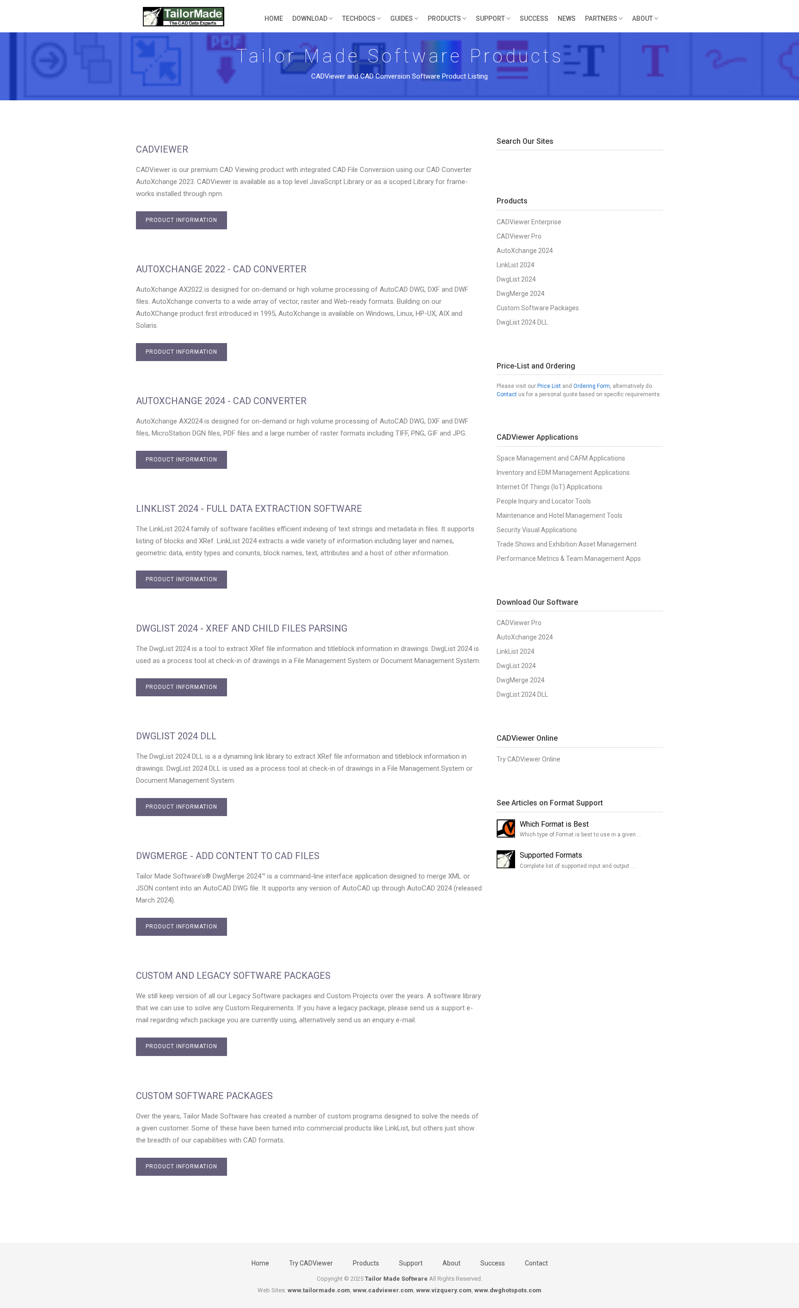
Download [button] (310, 18)
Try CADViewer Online (528, 759)
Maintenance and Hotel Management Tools (559, 515)
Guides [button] (402, 18)
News (567, 18)
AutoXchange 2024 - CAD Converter (221, 400)
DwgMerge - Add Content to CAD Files (228, 855)
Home (273, 18)
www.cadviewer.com (383, 1290)
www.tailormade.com (319, 1290)
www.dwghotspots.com (507, 1290)
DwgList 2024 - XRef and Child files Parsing (241, 628)
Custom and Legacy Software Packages (233, 975)
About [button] (643, 18)
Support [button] (491, 18)
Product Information (181, 220)
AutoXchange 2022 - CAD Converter (221, 269)
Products (366, 1263)
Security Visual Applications (537, 530)
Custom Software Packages (204, 1095)
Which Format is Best (554, 824)
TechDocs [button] (359, 18)
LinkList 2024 (516, 265)
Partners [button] (602, 18)
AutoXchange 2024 (525, 250)
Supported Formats (551, 855)
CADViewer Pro (519, 236)
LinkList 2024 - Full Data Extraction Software (249, 508)
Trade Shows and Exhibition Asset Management (567, 544)
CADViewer (162, 149)
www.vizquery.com (444, 1290)
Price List (549, 386)
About (452, 1263)
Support (411, 1263)
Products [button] (445, 18)
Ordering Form (591, 386)
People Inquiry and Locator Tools (544, 501)
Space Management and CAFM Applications (561, 458)
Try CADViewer (311, 1263)
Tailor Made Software (396, 1278)
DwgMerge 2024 (521, 293)
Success (534, 18)
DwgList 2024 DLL (176, 736)
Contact (507, 394)
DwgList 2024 (516, 279)
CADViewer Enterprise (529, 222)
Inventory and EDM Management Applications (563, 472)
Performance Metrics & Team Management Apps (569, 558)
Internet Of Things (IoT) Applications (549, 487)
